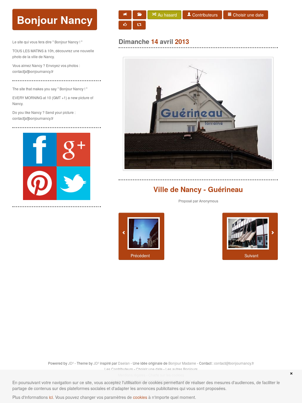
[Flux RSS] (125, 14)
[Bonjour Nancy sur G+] (73, 149)
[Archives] (139, 14)
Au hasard (167, 15)
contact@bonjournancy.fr (234, 363)
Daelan (124, 363)
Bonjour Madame (182, 363)
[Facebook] (125, 25)
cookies (140, 397)
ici (51, 397)
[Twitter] (139, 25)
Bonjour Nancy (55, 19)
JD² (71, 363)
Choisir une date (248, 15)
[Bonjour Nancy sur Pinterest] (40, 183)
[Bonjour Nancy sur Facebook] (40, 149)
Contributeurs (204, 15)
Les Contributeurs (118, 368)
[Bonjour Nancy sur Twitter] (73, 183)
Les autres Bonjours (181, 368)
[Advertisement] (56, 241)
